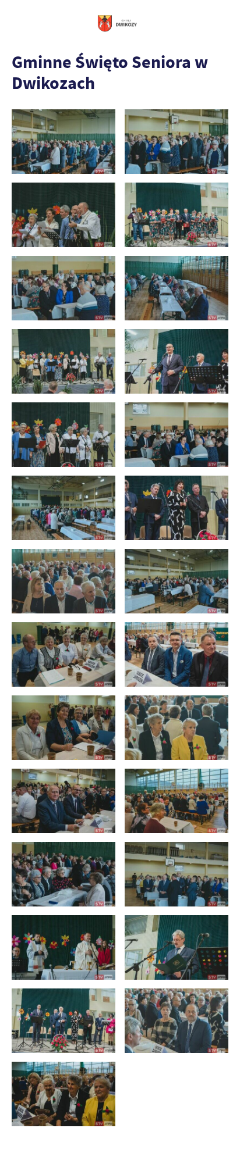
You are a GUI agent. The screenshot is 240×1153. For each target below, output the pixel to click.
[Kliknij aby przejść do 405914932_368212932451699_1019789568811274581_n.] (176, 361)
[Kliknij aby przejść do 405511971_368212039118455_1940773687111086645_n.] (176, 141)
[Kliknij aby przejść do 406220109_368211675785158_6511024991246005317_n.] (63, 947)
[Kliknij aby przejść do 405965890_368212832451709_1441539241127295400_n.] (63, 727)
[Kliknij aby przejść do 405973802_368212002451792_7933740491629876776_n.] (176, 727)
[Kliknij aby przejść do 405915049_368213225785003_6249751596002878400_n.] (63, 434)
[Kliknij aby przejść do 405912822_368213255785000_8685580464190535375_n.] (63, 361)
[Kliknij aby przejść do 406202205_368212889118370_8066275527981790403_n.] (176, 801)
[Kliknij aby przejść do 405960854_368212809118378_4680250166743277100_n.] (63, 654)
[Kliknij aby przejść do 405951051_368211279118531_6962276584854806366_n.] (176, 581)
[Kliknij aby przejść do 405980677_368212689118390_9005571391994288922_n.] (63, 801)
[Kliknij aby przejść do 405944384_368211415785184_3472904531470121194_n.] (63, 581)
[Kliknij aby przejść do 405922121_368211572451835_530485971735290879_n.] (176, 434)
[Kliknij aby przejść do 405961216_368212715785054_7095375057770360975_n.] (176, 654)
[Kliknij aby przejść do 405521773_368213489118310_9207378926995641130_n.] (63, 215)
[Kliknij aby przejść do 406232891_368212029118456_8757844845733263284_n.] (176, 1020)
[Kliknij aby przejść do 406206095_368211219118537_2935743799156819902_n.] (176, 874)
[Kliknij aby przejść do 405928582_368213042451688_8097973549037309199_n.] (176, 508)
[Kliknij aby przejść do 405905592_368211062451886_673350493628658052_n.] (63, 288)
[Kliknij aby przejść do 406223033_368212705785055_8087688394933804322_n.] (176, 947)
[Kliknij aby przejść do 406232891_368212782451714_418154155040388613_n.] (63, 1094)
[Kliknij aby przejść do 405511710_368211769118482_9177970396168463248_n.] (63, 141)
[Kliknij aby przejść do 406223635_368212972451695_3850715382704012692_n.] (63, 1020)
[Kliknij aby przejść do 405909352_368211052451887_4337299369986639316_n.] (176, 288)
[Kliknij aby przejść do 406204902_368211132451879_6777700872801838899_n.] (63, 874)
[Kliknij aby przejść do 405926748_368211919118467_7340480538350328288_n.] (63, 508)
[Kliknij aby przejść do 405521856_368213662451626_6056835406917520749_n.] (176, 215)
